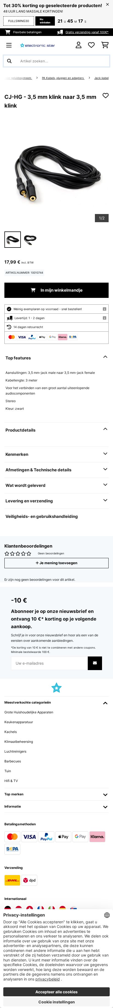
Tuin (7, 771)
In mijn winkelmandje (61, 290)
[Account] (78, 45)
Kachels (10, 732)
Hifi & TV (11, 781)
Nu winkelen (45, 21)
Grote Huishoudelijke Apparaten (28, 712)
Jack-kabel (101, 78)
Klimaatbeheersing (18, 742)
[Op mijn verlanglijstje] (106, 96)
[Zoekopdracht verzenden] (9, 61)
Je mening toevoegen (58, 563)
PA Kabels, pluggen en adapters (63, 78)
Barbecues (12, 761)
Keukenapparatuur (18, 722)
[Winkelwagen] (105, 45)
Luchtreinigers (15, 751)
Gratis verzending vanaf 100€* (87, 32)
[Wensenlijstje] (91, 45)
